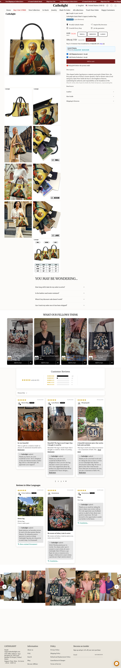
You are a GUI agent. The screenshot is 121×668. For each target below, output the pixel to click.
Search (29, 657)
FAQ (28, 653)
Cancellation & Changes (57, 660)
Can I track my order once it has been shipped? (51, 305)
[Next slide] (116, 587)
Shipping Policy (55, 653)
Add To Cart (18, 363)
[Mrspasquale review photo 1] (90, 424)
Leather (68, 92)
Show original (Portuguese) (28, 544)
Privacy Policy (54, 650)
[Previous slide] (4, 587)
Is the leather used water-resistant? (47, 293)
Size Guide (69, 96)
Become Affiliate (32, 664)
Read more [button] (21, 450)
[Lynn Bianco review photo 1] (60, 424)
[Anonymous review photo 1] (60, 514)
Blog (28, 660)
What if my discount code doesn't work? (48, 299)
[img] (22, 400)
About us (30, 650)
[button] (45, 10)
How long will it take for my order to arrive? (50, 287)
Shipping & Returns (72, 101)
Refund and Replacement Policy (60, 657)
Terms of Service (55, 664)
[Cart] (115, 5)
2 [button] (58, 481)
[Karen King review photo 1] (30, 424)
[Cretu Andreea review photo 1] (30, 506)
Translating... (54, 561)
